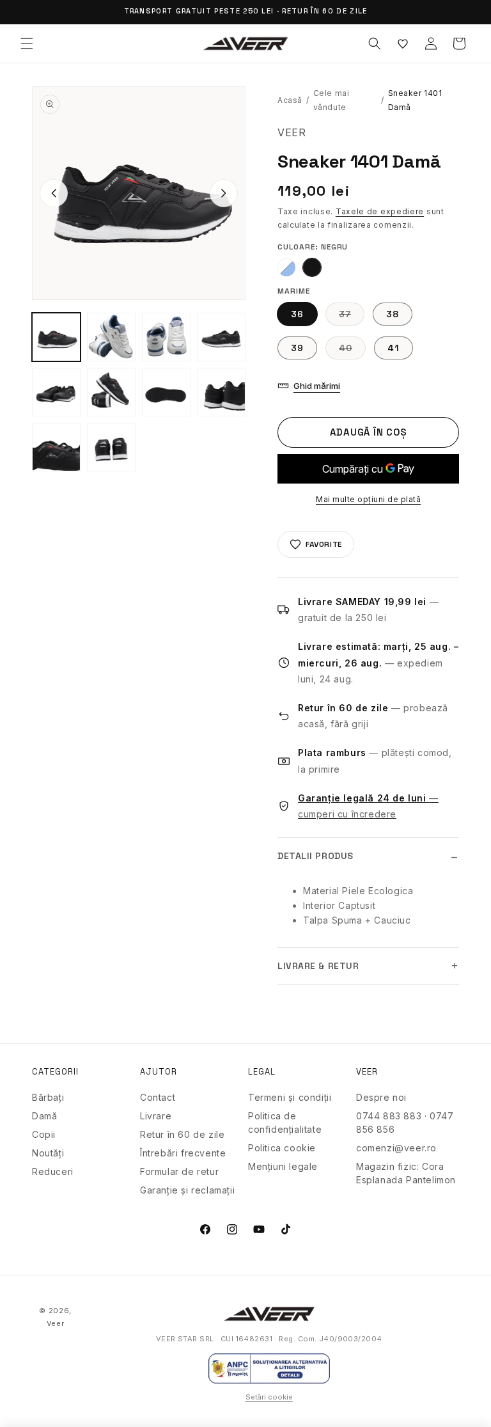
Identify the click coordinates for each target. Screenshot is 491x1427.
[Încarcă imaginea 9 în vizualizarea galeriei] (221, 392)
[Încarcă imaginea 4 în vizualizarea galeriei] (166, 337)
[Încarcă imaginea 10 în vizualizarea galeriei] (56, 447)
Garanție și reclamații (187, 1190)
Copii (44, 1134)
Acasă (289, 100)
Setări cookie (269, 1396)
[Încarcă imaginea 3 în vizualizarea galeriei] (111, 337)
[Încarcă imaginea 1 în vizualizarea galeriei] (56, 337)
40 (352, 350)
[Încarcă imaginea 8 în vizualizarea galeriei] (166, 392)
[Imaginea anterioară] (54, 193)
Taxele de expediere (380, 211)
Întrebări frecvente (183, 1152)
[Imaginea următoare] (224, 193)
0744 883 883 (388, 1115)
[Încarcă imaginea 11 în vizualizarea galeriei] (111, 447)
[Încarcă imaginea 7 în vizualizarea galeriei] (111, 392)
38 (392, 314)
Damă (44, 1115)
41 (393, 348)
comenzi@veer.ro (396, 1147)
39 (297, 348)
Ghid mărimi (316, 386)
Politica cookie (282, 1147)
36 (297, 314)
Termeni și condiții (289, 1097)
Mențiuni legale (283, 1166)
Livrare (155, 1115)
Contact (157, 1097)
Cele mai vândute (331, 100)
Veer (56, 1323)
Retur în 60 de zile (182, 1134)
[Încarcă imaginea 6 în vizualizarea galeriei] (56, 392)
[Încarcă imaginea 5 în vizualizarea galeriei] (221, 337)
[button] (27, 43)
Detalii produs (315, 856)
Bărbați (48, 1097)
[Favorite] (403, 43)
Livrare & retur (318, 966)
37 (351, 317)
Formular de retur (179, 1171)
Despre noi (381, 1097)
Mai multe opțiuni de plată (368, 499)
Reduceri (53, 1171)
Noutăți (48, 1152)
